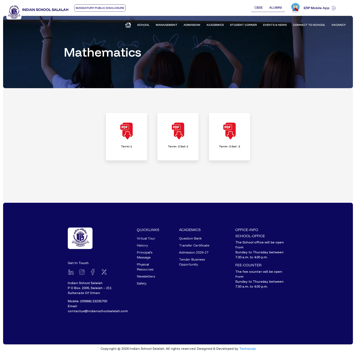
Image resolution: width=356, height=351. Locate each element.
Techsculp (247, 348)
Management (166, 25)
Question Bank (190, 238)
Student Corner (243, 25)
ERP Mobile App (316, 8)
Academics (215, 25)
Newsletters (146, 276)
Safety (141, 283)
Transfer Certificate (194, 245)
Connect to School (309, 25)
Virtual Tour (146, 238)
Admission (192, 25)
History (142, 245)
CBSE (258, 7)
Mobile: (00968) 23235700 (87, 301)
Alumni (275, 7)
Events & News (275, 25)
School (143, 25)
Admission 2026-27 (193, 252)
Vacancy (338, 25)
